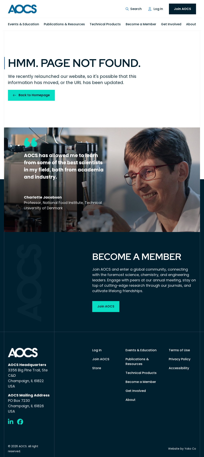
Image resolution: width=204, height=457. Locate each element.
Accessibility (179, 368)
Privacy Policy (179, 359)
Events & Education (23, 24)
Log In (158, 9)
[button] (134, 9)
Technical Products (105, 24)
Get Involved (171, 24)
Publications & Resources (64, 24)
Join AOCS (182, 9)
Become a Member (141, 24)
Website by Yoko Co (182, 449)
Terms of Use (179, 350)
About (191, 24)
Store (96, 368)
